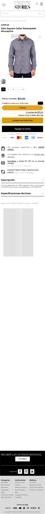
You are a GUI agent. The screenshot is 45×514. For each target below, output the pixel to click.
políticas (30, 172)
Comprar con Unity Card (22, 120)
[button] (3, 89)
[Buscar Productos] (40, 13)
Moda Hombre (6, 21)
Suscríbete (11, 161)
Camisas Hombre (20, 21)
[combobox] (22, 13)
